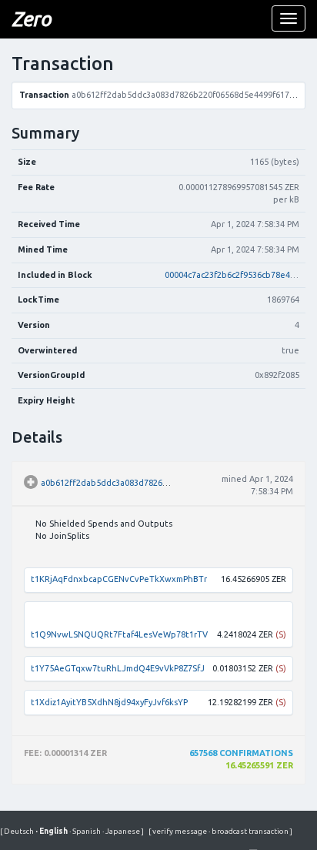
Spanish (85, 831)
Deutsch (19, 831)
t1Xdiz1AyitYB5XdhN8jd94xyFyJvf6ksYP (109, 702)
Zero (31, 19)
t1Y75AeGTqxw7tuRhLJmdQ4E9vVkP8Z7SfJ (118, 668)
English (52, 831)
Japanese (122, 831)
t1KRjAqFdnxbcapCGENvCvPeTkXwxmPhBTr (119, 579)
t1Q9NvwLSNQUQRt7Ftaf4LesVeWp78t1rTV (119, 634)
